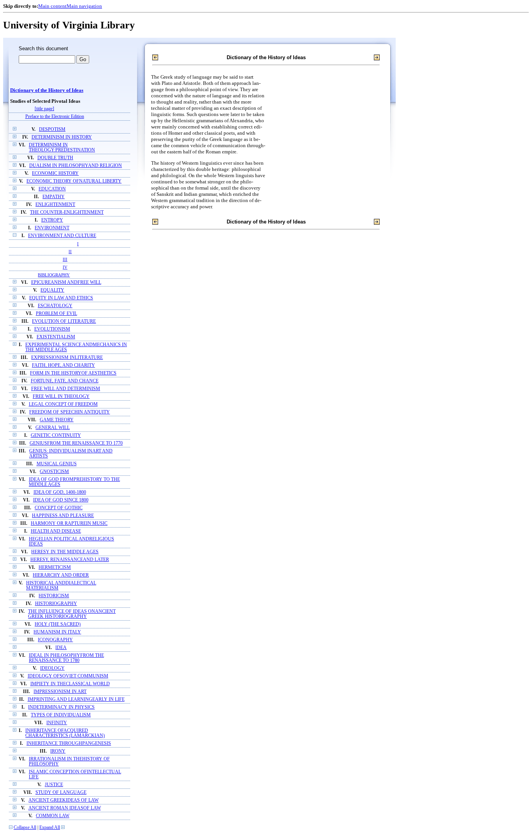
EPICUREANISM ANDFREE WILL (66, 282)
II (70, 251)
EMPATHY (53, 196)
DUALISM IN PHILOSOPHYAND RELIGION (75, 165)
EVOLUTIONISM (52, 329)
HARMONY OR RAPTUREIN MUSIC (69, 523)
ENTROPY (52, 220)
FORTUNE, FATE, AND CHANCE (65, 381)
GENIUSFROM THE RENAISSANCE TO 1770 (76, 443)
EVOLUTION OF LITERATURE (64, 321)
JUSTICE (54, 784)
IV (65, 267)
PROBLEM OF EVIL (56, 313)
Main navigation (84, 6)
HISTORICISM (54, 595)
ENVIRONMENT (52, 227)
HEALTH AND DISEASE (56, 531)
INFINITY (56, 722)
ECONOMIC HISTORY (55, 173)
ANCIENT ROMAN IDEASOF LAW (64, 808)
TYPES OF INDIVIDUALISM (61, 715)
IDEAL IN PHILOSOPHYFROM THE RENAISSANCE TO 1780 (66, 658)
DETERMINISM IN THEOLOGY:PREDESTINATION (62, 148)
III (65, 259)
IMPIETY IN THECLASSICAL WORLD (70, 683)
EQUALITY (52, 290)
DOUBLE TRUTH (55, 157)
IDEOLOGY (52, 668)
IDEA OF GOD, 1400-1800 (59, 492)
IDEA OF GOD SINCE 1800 (60, 500)
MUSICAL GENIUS (57, 463)
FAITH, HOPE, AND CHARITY (63, 365)
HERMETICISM (55, 567)
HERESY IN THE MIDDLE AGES (65, 551)
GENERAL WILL (52, 427)
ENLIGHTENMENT (55, 204)
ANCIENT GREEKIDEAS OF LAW (63, 800)
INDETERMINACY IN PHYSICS (61, 707)
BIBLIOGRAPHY (54, 275)
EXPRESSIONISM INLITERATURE (67, 357)
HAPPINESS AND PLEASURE (63, 515)
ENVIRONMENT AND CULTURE (62, 235)
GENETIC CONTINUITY (56, 435)
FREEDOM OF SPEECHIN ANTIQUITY (69, 412)
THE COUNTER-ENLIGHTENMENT (67, 212)
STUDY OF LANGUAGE (60, 792)
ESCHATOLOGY (55, 305)
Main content (52, 6)
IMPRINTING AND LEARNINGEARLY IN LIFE (76, 699)
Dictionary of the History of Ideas (46, 90)
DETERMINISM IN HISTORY (62, 137)
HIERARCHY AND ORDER (61, 575)
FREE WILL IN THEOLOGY (61, 396)
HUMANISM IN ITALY (57, 632)
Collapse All (25, 827)
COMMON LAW (52, 815)
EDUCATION (52, 189)
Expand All (49, 827)
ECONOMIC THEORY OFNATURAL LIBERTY (74, 181)
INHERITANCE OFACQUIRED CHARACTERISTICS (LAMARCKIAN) (65, 733)
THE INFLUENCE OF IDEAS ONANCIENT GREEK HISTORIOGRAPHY (72, 614)
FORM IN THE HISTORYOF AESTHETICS (73, 373)
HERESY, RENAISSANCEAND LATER (69, 559)
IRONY (57, 751)
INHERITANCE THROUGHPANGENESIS (68, 743)
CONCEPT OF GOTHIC (59, 507)
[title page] (44, 108)
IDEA (61, 647)
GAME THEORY (57, 419)
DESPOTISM (52, 129)
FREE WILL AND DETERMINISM (65, 388)
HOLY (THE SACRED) (58, 624)
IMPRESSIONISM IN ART (59, 691)
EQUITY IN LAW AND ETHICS (61, 298)
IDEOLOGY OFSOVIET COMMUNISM (68, 676)
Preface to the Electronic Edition (54, 116)
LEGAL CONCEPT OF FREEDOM (63, 404)
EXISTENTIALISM (56, 337)
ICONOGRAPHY (55, 639)
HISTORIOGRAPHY (56, 603)
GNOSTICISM (54, 471)
